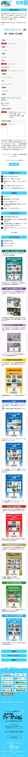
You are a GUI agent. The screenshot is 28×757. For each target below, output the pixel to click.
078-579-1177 (13, 29)
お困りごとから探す (9, 243)
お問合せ (14, 651)
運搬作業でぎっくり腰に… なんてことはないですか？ (15, 182)
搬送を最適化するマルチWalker (11, 199)
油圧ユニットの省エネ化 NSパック (12, 208)
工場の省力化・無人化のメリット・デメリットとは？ (15, 228)
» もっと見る (14, 232)
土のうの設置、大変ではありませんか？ (13, 185)
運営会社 (14, 660)
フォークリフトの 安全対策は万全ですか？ (14, 188)
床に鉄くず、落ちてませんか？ (11, 176)
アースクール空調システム (10, 201)
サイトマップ (18, 742)
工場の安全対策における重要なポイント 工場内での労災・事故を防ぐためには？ (15, 224)
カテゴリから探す (8, 245)
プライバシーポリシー (6, 154)
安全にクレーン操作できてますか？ (12, 179)
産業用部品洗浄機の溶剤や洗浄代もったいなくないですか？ (15, 205)
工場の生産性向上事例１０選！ (11, 217)
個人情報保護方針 (10, 742)
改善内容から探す (8, 241)
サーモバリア (7, 196)
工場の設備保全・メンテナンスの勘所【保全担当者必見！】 (15, 220)
